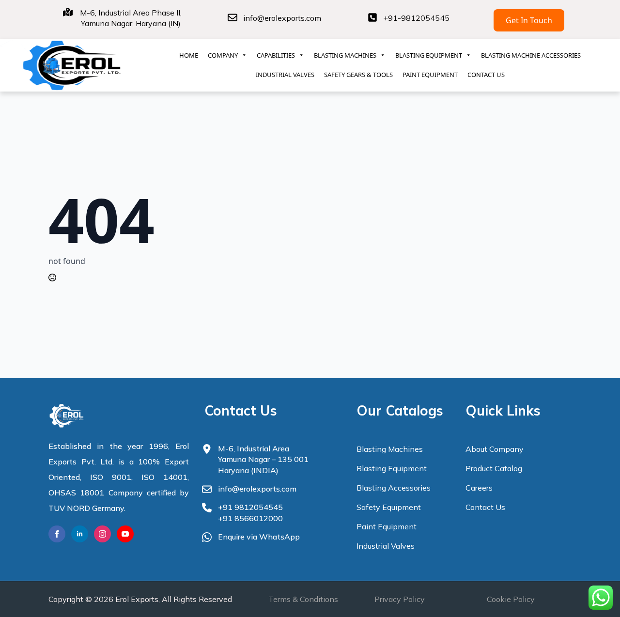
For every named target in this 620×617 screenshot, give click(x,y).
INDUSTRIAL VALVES (285, 74)
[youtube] (125, 533)
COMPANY (223, 55)
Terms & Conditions (303, 599)
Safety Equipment (388, 507)
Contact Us (485, 507)
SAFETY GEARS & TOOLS (358, 74)
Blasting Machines (389, 449)
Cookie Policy (511, 599)
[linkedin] (79, 533)
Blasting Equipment (391, 468)
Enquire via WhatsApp (259, 536)
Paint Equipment (386, 526)
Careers (479, 488)
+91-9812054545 (416, 18)
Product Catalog (493, 468)
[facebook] (56, 533)
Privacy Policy (399, 599)
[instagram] (102, 533)
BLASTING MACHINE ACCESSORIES (531, 55)
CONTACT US (486, 74)
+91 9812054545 (250, 507)
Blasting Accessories (393, 488)
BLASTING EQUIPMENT (428, 55)
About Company (494, 449)
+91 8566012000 (250, 518)
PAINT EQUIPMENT (430, 74)
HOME (188, 55)
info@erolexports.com (282, 18)
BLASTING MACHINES (345, 55)
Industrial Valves (385, 546)
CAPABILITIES (276, 55)
